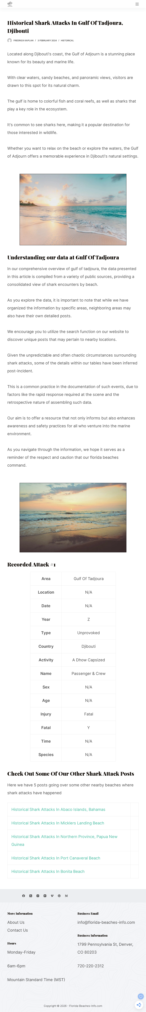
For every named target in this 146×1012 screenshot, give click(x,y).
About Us (16, 922)
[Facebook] (23, 895)
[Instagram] (37, 895)
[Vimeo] (52, 895)
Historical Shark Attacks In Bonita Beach (48, 871)
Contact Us (17, 930)
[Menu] (137, 4)
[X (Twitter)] (30, 895)
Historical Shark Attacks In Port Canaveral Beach (55, 858)
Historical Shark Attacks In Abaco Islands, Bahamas (58, 809)
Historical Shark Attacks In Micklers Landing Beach (57, 823)
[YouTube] (45, 895)
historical (67, 40)
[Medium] (66, 895)
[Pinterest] (59, 895)
